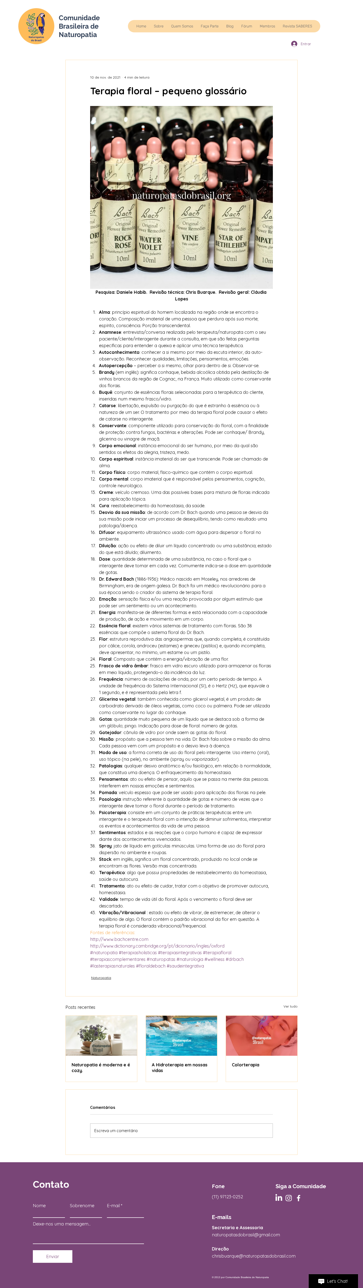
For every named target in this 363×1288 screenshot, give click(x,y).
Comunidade (79, 18)
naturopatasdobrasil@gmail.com (246, 1235)
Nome (39, 1206)
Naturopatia (101, 977)
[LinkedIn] (279, 1198)
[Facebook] (298, 1198)
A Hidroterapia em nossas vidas (179, 1067)
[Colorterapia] (261, 1036)
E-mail (113, 1206)
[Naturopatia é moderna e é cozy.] (101, 1036)
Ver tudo (290, 1006)
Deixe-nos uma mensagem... (62, 1224)
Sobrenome (82, 1206)
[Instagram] (288, 1198)
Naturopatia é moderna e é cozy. (101, 1067)
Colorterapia (245, 1065)
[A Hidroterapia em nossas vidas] (181, 1036)
